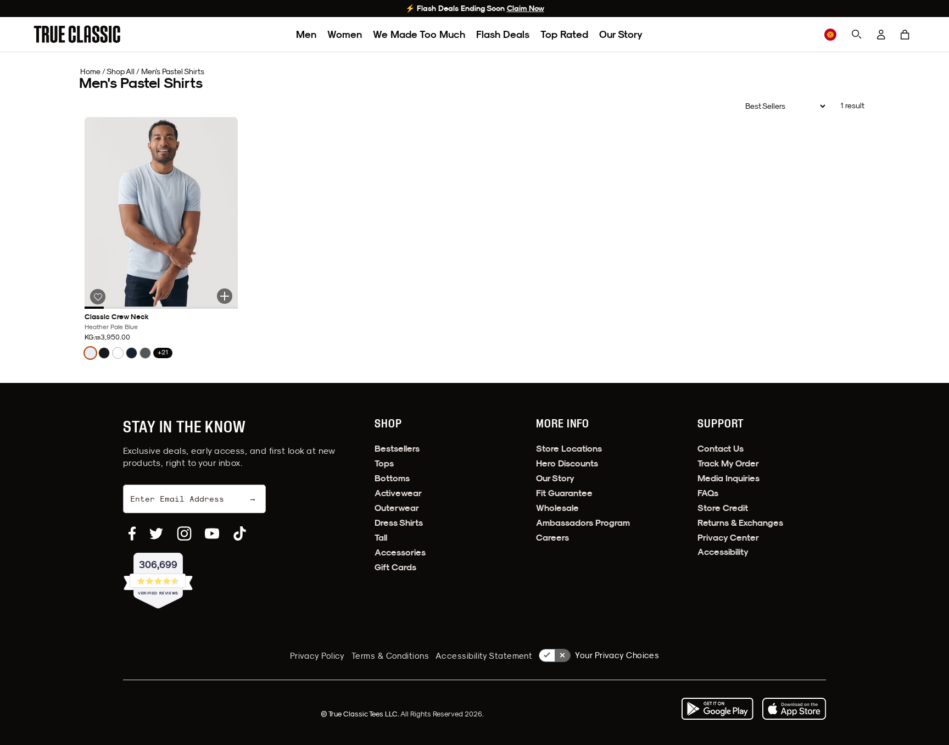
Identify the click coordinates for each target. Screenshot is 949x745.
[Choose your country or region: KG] (830, 34)
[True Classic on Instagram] (184, 533)
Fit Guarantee (564, 493)
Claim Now (525, 8)
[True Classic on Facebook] (132, 533)
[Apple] (794, 709)
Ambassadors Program (583, 523)
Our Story (621, 34)
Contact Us (720, 448)
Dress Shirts (399, 523)
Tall (381, 537)
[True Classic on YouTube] (212, 533)
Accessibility (723, 552)
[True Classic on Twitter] (156, 533)
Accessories (400, 552)
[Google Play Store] (717, 709)
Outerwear (397, 508)
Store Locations (569, 448)
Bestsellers (397, 448)
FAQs (707, 493)
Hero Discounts (567, 463)
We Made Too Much (419, 34)
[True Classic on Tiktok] (239, 533)
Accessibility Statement (484, 655)
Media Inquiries (728, 478)
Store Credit (722, 508)
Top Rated (564, 34)
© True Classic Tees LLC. (360, 713)
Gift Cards (395, 567)
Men (306, 34)
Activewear (398, 493)
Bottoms (392, 478)
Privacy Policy (317, 655)
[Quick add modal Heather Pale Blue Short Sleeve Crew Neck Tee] (224, 296)
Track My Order (728, 463)
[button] (905, 34)
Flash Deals (502, 34)
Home (90, 71)
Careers (552, 537)
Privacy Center (728, 537)
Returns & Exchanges (740, 523)
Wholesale (557, 508)
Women (344, 34)
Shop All (121, 71)
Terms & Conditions (390, 655)
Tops (384, 463)
